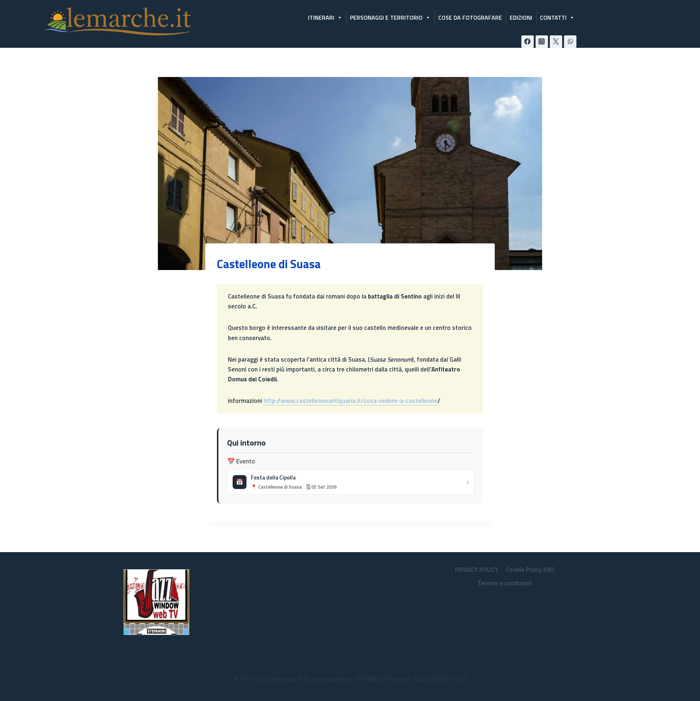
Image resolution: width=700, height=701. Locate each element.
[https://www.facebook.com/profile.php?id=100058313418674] (527, 41)
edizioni (521, 17)
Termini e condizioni (505, 583)
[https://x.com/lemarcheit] (556, 41)
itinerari (321, 17)
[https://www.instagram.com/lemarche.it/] (542, 41)
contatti (553, 17)
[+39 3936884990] (570, 41)
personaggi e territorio (386, 17)
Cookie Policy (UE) (530, 569)
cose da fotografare (470, 17)
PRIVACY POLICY (476, 569)
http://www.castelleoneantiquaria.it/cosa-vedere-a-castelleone (351, 400)
